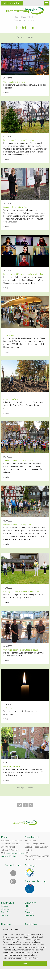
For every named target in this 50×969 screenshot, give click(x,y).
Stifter (27, 906)
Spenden (29, 912)
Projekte (4, 906)
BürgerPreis (6, 912)
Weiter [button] (25, 963)
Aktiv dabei (29, 915)
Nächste (32, 37)
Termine (4, 915)
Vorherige (20, 37)
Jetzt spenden (12, 3)
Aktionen (5, 909)
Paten (27, 909)
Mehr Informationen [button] (30, 958)
